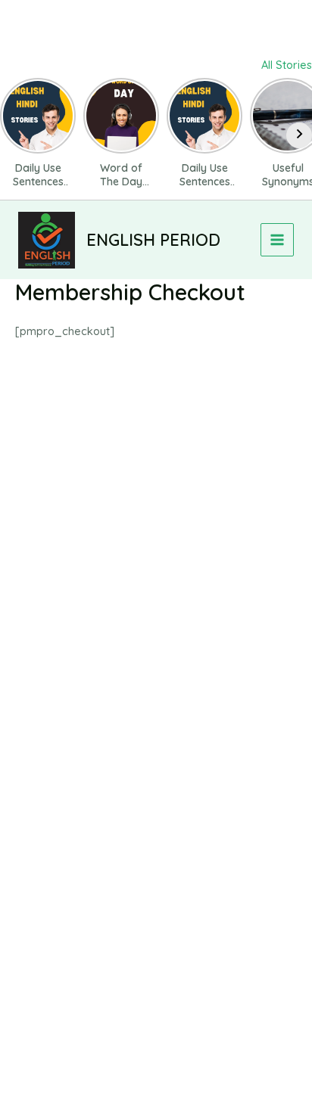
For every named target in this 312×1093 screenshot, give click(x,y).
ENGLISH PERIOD (153, 239)
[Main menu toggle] (277, 239)
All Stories (286, 64)
